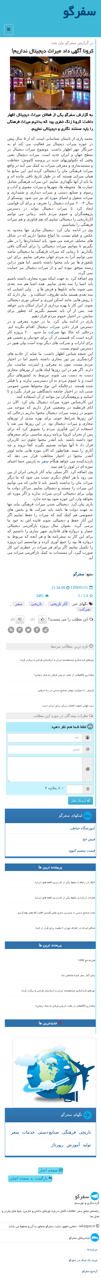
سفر (45, 461)
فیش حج (89, 839)
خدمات (28, 1132)
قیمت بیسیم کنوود (81, 850)
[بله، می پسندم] (42, 619)
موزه (54, 198)
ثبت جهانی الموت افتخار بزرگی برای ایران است (68, 705)
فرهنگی (69, 1132)
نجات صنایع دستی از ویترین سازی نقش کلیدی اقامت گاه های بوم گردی (56, 912)
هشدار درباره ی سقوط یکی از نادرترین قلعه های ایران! (65, 897)
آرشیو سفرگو (89, 1271)
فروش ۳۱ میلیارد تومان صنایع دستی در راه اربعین (66, 690)
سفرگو (78, 574)
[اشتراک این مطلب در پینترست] (19, 629)
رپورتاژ (57, 1145)
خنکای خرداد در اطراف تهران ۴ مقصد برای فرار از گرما (65, 928)
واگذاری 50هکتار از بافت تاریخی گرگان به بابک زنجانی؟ (64, 675)
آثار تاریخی (58, 604)
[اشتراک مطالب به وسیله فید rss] (11, 629)
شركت (53, 332)
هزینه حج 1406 (86, 960)
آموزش (73, 1145)
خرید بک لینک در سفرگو (83, 1260)
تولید (87, 1145)
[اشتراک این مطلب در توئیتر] (28, 629)
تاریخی (36, 604)
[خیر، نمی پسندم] (20, 619)
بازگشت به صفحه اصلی (28, 1178)
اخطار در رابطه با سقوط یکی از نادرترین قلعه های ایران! (65, 882)
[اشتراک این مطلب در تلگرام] (45, 629)
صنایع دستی (48, 1132)
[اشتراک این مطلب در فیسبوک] (37, 629)
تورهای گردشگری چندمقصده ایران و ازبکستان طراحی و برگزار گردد (57, 660)
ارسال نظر (79, 800)
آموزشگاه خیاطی (82, 828)
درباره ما (92, 1249)
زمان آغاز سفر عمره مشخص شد (78, 975)
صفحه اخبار (49, 1170)
